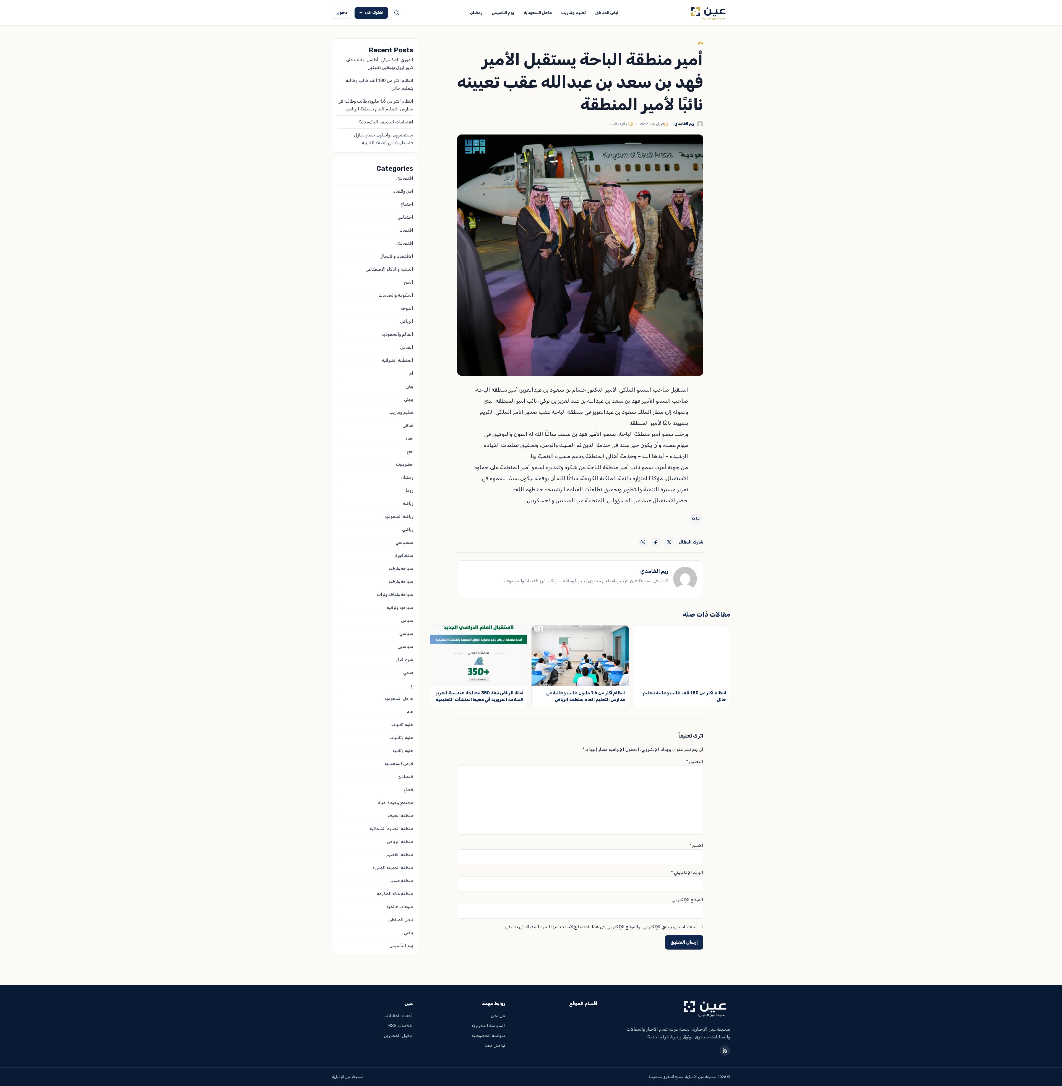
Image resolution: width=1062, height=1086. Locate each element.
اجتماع (406, 204)
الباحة (696, 518)
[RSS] (725, 1050)
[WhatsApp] (643, 542)
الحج (408, 282)
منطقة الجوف (400, 815)
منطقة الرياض (400, 841)
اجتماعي (405, 217)
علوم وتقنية (402, 750)
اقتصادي (404, 243)
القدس (406, 347)
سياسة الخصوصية (488, 1035)
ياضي (408, 932)
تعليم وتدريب (573, 12)
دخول (342, 12)
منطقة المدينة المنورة (393, 867)
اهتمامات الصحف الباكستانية (385, 122)
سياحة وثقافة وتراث (395, 594)
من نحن (498, 1015)
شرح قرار (404, 659)
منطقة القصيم (399, 854)
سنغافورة (404, 555)
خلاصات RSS (400, 1025)
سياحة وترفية (401, 568)
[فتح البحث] (396, 13)
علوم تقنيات (402, 724)
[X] (669, 542)
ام (411, 373)
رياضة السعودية (398, 516)
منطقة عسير (401, 880)
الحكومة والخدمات (396, 295)
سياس (407, 620)
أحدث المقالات (398, 1015)
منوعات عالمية (399, 906)
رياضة (408, 503)
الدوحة (407, 308)
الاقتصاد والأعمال (396, 256)
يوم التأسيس (503, 12)
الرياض (406, 321)
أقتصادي (404, 178)
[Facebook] (656, 542)
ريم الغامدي (684, 124)
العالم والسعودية (397, 334)
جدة (409, 438)
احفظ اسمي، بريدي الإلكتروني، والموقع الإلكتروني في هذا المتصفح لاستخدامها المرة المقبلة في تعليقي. (600, 926)
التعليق (694, 761)
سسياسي (404, 542)
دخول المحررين (398, 1035)
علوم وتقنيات (401, 737)
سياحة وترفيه (401, 581)
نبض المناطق (606, 12)
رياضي (407, 529)
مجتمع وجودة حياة (395, 802)
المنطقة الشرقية (397, 360)
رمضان (476, 12)
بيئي (409, 386)
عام (700, 43)
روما (409, 490)
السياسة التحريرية (488, 1025)
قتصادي (405, 776)
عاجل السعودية (538, 12)
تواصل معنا (494, 1045)
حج (410, 451)
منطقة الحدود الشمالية (391, 828)
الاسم (696, 845)
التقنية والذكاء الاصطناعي (389, 269)
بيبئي (408, 399)
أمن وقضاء (403, 191)
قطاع (408, 789)
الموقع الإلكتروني (687, 899)
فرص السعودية (399, 763)
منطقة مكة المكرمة (395, 893)
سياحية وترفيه (400, 607)
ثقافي (408, 425)
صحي (408, 672)
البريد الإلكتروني (687, 872)
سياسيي (405, 646)
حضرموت (404, 464)
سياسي (406, 633)
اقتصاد (406, 230)
